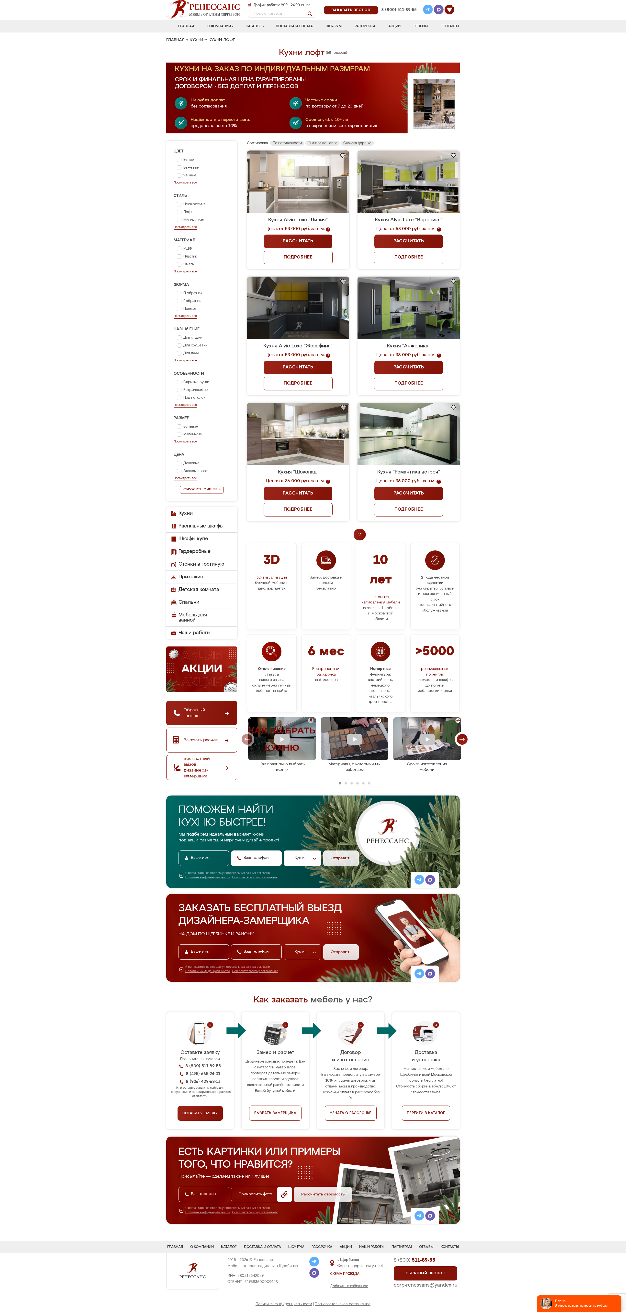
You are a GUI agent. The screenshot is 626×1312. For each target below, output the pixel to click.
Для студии (192, 337)
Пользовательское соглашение (342, 1304)
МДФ (187, 248)
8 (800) (414, 1260)
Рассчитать (298, 241)
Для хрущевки (195, 345)
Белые (188, 159)
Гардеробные (195, 551)
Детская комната (199, 589)
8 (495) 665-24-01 (398, 3)
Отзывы (421, 26)
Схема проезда (344, 1274)
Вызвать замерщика (275, 1113)
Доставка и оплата (294, 26)
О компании (219, 26)
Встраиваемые (195, 390)
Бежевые (191, 167)
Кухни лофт (222, 40)
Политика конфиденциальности (284, 1304)
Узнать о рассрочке (350, 1113)
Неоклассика (194, 204)
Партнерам (401, 1247)
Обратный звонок (425, 1273)
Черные (189, 175)
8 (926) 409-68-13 (398, 16)
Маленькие (192, 434)
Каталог (253, 26)
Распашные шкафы (201, 526)
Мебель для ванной (193, 618)
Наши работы (194, 632)
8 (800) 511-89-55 (399, 10)
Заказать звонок (351, 10)
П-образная (192, 293)
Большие (190, 426)
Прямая (189, 309)
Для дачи (191, 353)
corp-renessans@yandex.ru (425, 1285)
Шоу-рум (334, 26)
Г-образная (192, 301)
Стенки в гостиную (201, 564)
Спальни (189, 602)
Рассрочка (365, 26)
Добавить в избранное (349, 1286)
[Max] (439, 10)
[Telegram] (428, 10)
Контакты (450, 26)
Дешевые (191, 463)
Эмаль (188, 264)
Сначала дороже (357, 143)
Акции (394, 26)
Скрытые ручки (196, 382)
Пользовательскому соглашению (255, 877)
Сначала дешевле (322, 143)
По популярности (287, 143)
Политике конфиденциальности (207, 877)
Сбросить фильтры (201, 489)
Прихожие (191, 576)
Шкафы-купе (193, 538)
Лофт (187, 212)
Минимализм (193, 220)
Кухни (196, 40)
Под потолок (194, 397)
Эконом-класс (195, 471)
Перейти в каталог (426, 1113)
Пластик (190, 256)
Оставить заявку (200, 1113)
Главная (186, 26)
